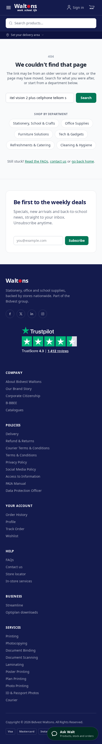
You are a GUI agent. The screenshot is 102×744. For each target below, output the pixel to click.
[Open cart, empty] (91, 7)
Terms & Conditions (21, 455)
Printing (12, 636)
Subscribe (77, 240)
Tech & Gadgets (71, 134)
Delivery (12, 434)
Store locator (16, 574)
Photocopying (16, 643)
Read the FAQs (36, 161)
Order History (16, 514)
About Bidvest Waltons (24, 381)
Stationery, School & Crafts (34, 123)
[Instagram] (42, 314)
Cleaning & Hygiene (76, 145)
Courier (12, 700)
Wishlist (12, 536)
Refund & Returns (20, 441)
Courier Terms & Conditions (28, 448)
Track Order (15, 529)
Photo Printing (17, 685)
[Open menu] (8, 7)
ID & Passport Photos (22, 693)
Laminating (15, 664)
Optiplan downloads (22, 612)
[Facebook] (10, 314)
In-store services (19, 581)
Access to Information (23, 476)
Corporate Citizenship (23, 396)
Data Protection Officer (24, 490)
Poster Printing (17, 671)
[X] (21, 314)
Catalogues (14, 410)
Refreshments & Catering (30, 145)
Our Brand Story (19, 388)
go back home (83, 161)
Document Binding (21, 650)
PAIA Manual (16, 483)
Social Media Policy (21, 469)
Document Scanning (22, 657)
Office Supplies (77, 123)
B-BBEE (11, 403)
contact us (58, 161)
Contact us (14, 567)
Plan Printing (16, 678)
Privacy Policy (16, 462)
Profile (11, 521)
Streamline (14, 605)
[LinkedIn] (32, 314)
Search (86, 97)
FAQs (10, 560)
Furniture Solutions (33, 134)
